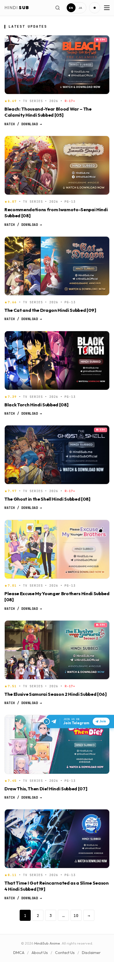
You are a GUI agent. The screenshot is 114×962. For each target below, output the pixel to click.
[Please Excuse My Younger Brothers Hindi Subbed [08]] (57, 549)
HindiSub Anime (47, 943)
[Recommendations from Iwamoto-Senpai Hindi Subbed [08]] (57, 165)
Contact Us (65, 952)
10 (76, 915)
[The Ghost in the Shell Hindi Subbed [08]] (57, 454)
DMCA (18, 952)
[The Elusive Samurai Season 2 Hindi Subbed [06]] (57, 650)
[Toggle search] (58, 8)
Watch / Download (23, 124)
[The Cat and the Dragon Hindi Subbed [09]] (57, 266)
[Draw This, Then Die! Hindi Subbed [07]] (57, 744)
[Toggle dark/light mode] (94, 7)
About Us (40, 952)
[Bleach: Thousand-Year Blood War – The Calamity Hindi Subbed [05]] (57, 64)
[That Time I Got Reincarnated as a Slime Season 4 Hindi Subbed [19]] (57, 838)
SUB (16, 7)
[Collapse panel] (46, 721)
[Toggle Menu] (106, 7)
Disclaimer (91, 952)
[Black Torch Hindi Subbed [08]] (57, 360)
